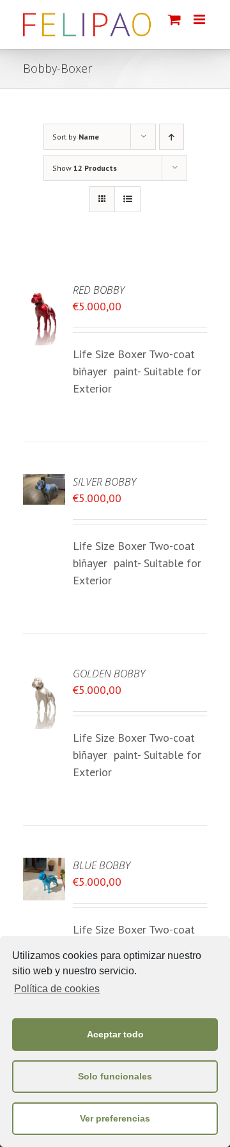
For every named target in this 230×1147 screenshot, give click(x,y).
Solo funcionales (115, 1076)
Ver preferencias (115, 1118)
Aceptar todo (115, 1034)
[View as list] (127, 199)
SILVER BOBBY (104, 482)
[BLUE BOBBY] (44, 866)
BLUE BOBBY (101, 865)
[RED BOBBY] (44, 291)
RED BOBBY (99, 290)
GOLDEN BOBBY (109, 674)
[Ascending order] (171, 137)
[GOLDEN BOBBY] (44, 674)
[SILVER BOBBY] (44, 482)
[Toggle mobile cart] (174, 19)
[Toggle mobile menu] (200, 19)
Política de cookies (57, 988)
